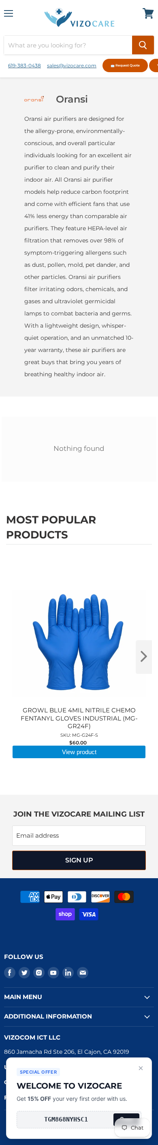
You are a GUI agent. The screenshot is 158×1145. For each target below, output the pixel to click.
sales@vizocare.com (71, 65)
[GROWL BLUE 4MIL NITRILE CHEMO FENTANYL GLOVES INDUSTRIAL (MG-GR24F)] (79, 569)
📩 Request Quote (125, 65)
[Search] (143, 45)
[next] (144, 656)
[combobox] (68, 45)
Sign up (79, 860)
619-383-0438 (24, 65)
